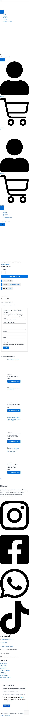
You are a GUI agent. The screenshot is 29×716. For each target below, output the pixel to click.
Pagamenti (2, 672)
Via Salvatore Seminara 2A (7, 639)
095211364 (4, 642)
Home (2, 262)
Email (4, 337)
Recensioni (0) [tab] (5, 298)
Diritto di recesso (4, 668)
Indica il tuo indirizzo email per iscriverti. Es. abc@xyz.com (14, 694)
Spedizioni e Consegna (5, 677)
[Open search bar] (0, 54)
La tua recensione (9, 322)
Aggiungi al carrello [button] (14, 381)
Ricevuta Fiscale (4, 675)
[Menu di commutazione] (2, 12)
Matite (12, 262)
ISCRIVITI (6, 706)
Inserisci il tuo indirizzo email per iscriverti (14, 688)
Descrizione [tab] (4, 296)
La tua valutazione (7, 319)
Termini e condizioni (5, 670)
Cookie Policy (3, 665)
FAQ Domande (3, 667)
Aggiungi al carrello (14, 276)
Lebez (10, 288)
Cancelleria (7, 262)
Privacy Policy (3, 663)
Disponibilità (3, 674)
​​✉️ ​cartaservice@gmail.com (6, 646)
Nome (5, 331)
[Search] (2, 59)
